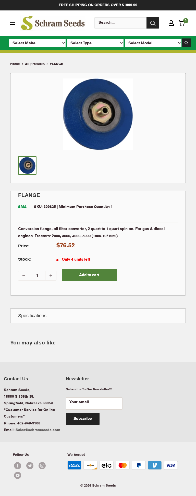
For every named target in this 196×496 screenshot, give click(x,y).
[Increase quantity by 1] (50, 275)
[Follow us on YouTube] (36, 475)
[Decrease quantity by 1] (23, 275)
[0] (181, 23)
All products (35, 64)
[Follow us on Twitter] (29, 465)
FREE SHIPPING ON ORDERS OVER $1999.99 (98, 5)
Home (15, 64)
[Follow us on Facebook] (17, 465)
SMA (22, 206)
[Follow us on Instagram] (42, 465)
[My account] (171, 23)
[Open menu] (12, 23)
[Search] (152, 23)
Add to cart (89, 275)
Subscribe (83, 419)
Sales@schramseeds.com (38, 430)
